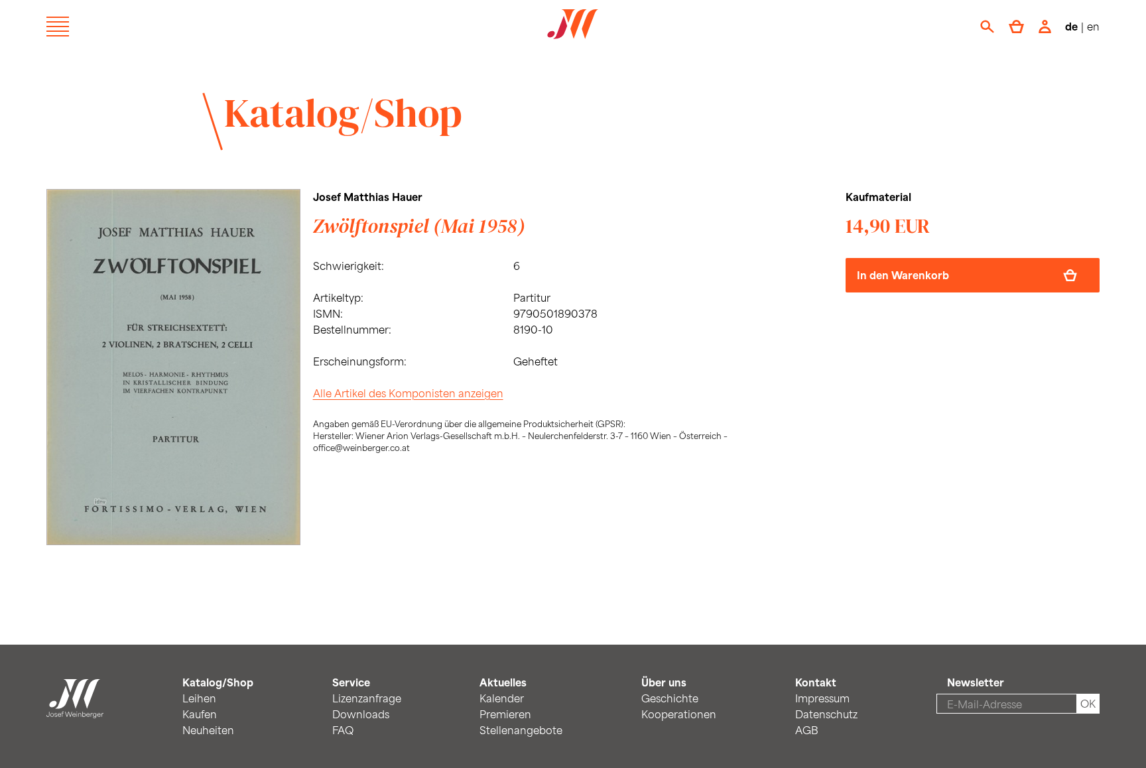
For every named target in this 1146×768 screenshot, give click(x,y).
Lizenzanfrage (366, 698)
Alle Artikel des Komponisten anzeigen (408, 393)
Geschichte (669, 698)
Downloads (360, 714)
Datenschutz (826, 714)
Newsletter (975, 682)
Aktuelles (503, 682)
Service (351, 682)
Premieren (505, 714)
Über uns (663, 682)
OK (1088, 703)
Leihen (199, 698)
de (1071, 26)
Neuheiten (208, 730)
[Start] (74, 710)
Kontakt (815, 682)
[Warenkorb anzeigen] (1016, 26)
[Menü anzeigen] (57, 26)
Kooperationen (678, 714)
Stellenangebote (520, 730)
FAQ (342, 730)
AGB (806, 730)
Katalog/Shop (343, 113)
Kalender (501, 698)
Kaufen (199, 714)
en (1093, 26)
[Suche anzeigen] (987, 26)
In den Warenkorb (903, 275)
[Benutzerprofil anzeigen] (1045, 26)
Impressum (822, 698)
